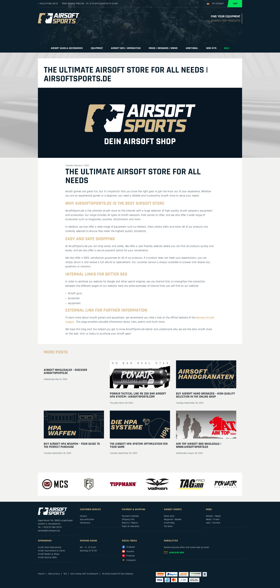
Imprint (41, 574)
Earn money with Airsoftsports (84, 574)
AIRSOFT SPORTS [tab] (173, 509)
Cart (235, 3)
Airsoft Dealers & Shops (48, 554)
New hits (211, 48)
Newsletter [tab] (171, 540)
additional (192, 48)
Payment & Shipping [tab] (133, 509)
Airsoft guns (75, 293)
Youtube (130, 551)
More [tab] (209, 509)
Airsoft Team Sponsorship (49, 547)
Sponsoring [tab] (44, 540)
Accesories (74, 298)
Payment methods (130, 516)
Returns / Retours (130, 522)
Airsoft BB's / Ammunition (126, 48)
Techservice (85, 522)
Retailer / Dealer (213, 516)
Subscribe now (176, 552)
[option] (55, 484)
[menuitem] (67, 48)
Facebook (130, 547)
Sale (226, 48)
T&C (65, 574)
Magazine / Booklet (172, 519)
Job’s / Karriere (213, 522)
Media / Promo (212, 519)
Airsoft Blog (169, 522)
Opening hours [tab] (88, 540)
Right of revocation (130, 526)
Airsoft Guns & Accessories (67, 48)
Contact (83, 516)
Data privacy (54, 574)
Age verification (87, 519)
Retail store (169, 516)
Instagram (131, 560)
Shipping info (128, 519)
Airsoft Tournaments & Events (51, 550)
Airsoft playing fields (47, 557)
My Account (218, 3)
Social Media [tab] (129, 540)
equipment (97, 48)
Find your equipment (225, 16)
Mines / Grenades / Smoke (163, 48)
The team (168, 526)
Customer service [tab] (90, 509)
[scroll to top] (250, 575)
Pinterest (130, 555)
